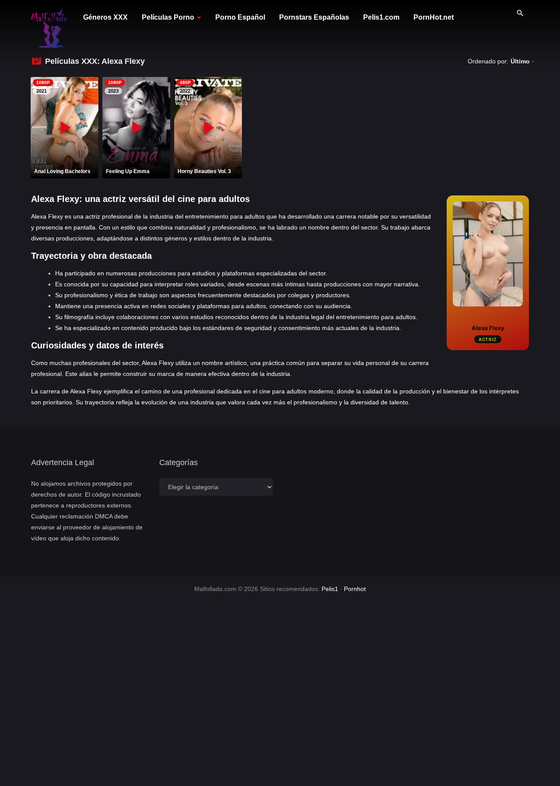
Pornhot (355, 588)
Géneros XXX (105, 17)
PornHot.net (433, 17)
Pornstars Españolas (314, 17)
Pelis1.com (381, 17)
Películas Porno (168, 17)
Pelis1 (330, 588)
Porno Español (240, 17)
